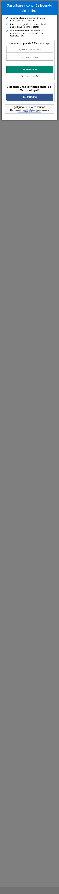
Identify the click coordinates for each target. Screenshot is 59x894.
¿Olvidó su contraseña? (29, 76)
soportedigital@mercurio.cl (29, 111)
